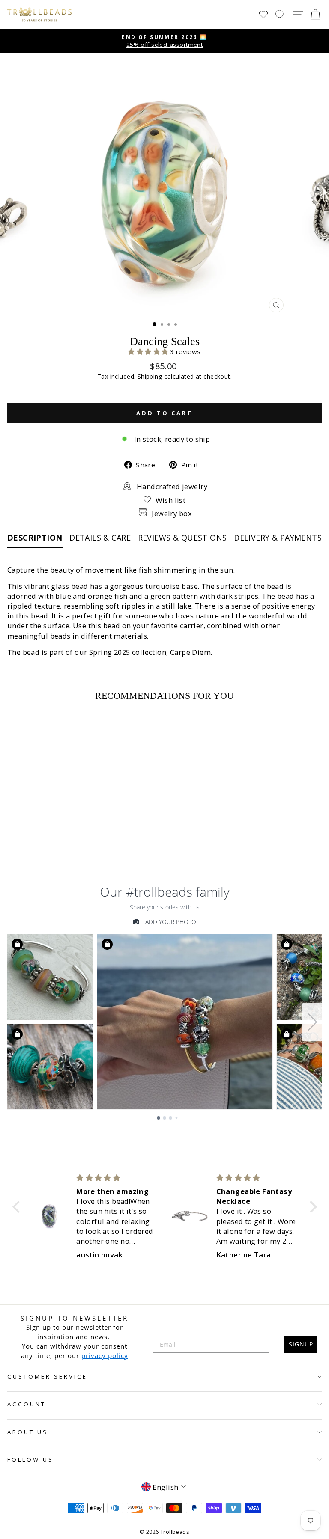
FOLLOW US (30, 1459)
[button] (149, 351)
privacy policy (104, 1355)
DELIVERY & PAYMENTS (278, 537)
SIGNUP (301, 1344)
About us (27, 1432)
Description (35, 537)
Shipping (150, 376)
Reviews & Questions (182, 537)
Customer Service (47, 1376)
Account (26, 1404)
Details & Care (100, 537)
